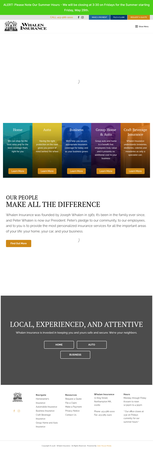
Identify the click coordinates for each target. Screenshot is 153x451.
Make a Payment (73, 407)
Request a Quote (73, 399)
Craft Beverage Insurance (43, 417)
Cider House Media (104, 446)
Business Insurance (45, 411)
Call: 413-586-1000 (61, 17)
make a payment (99, 17)
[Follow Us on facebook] (14, 411)
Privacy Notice (72, 411)
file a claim (118, 17)
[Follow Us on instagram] (19, 411)
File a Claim (71, 403)
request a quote (139, 17)
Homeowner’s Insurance (42, 401)
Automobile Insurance (46, 407)
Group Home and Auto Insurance (47, 425)
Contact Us (70, 415)
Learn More (17, 171)
